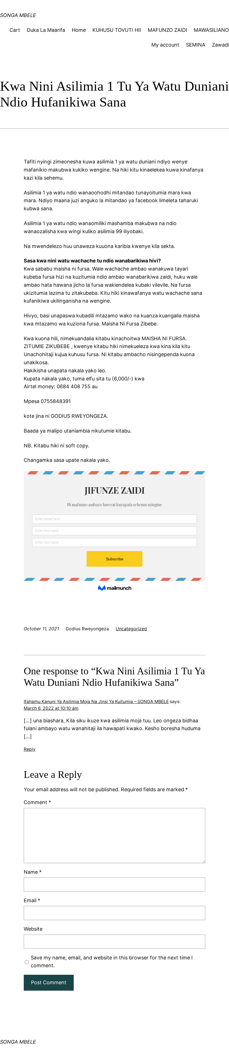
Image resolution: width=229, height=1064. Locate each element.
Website (33, 929)
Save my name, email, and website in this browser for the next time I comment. (112, 962)
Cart (14, 30)
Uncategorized (131, 628)
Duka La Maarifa (46, 30)
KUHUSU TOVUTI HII (116, 30)
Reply (29, 749)
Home (79, 30)
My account (165, 45)
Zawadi (220, 45)
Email (32, 900)
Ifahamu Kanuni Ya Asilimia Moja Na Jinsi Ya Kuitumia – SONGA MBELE (96, 701)
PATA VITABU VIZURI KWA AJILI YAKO (81, 9)
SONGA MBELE (18, 1042)
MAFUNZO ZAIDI (167, 30)
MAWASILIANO (211, 30)
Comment (37, 802)
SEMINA (195, 45)
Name (33, 872)
